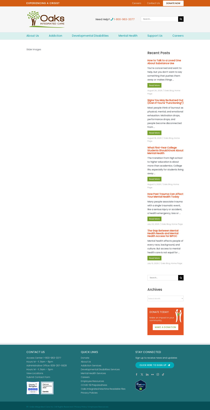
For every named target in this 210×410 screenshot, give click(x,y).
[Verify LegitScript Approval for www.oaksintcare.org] (159, 385)
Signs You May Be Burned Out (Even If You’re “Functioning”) (165, 101)
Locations (37, 373)
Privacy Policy (80, 406)
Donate (85, 357)
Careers (85, 377)
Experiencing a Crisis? (42, 3)
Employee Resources (92, 381)
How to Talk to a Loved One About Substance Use (164, 62)
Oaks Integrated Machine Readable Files (103, 389)
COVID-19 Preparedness (94, 385)
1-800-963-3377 (124, 19)
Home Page (177, 224)
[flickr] (152, 374)
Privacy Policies (89, 392)
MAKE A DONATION (165, 327)
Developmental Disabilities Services (100, 369)
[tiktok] (163, 374)
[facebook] (136, 374)
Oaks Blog (169, 90)
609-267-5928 (59, 365)
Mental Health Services (93, 373)
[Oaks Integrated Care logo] (46, 19)
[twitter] (142, 374)
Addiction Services (91, 365)
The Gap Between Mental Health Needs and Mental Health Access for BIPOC (162, 233)
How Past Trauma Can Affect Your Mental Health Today (165, 195)
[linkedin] (147, 374)
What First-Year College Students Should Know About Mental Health (165, 150)
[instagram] (158, 374)
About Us (86, 361)
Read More (154, 85)
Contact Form (42, 377)
